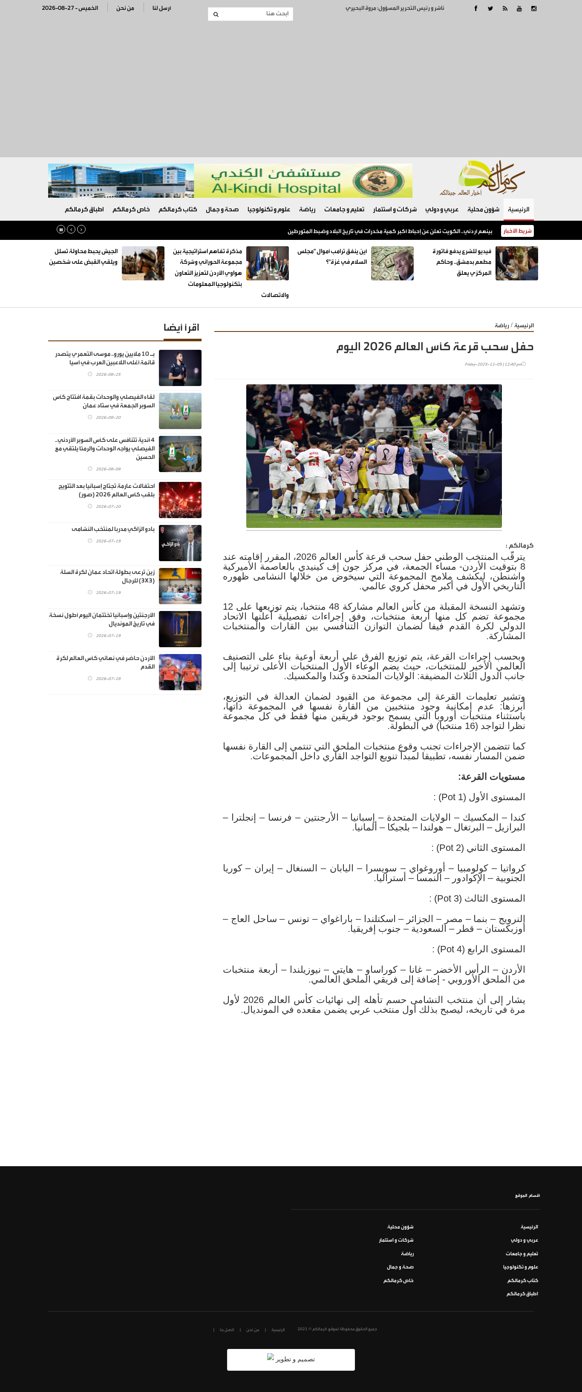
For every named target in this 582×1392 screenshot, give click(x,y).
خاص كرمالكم (131, 209)
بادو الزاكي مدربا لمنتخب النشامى (113, 529)
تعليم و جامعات (344, 209)
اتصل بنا (227, 1329)
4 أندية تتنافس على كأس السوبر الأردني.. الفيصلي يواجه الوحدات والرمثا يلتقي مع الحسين (105, 448)
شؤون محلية (483, 209)
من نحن (125, 8)
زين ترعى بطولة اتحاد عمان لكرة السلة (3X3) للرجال (107, 576)
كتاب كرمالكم (177, 209)
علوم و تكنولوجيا (269, 209)
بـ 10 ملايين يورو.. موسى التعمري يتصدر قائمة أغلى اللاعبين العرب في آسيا (105, 358)
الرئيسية (519, 209)
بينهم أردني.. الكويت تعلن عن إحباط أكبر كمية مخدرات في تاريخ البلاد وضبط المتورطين (390, 231)
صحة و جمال (222, 209)
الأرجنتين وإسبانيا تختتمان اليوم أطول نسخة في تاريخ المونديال (102, 619)
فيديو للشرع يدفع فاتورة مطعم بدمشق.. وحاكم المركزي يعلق (461, 262)
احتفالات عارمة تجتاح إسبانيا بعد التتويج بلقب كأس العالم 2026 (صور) (106, 490)
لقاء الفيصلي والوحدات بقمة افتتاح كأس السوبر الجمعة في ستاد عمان (104, 401)
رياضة (307, 209)
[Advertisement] (291, 89)
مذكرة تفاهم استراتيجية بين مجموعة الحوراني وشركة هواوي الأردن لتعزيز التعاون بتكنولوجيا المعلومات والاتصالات (231, 273)
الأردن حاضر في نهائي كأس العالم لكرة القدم (105, 662)
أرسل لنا (162, 8)
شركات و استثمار (395, 209)
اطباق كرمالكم (84, 209)
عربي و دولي (442, 209)
